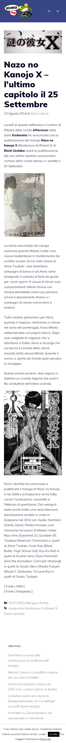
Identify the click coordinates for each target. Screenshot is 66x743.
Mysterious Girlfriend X (41, 608)
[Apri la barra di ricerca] (49, 11)
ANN (20, 586)
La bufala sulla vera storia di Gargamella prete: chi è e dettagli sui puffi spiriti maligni (31, 701)
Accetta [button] (54, 734)
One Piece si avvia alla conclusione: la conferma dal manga (28, 660)
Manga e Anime (37, 603)
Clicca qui (45, 739)
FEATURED (17, 603)
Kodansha (16, 608)
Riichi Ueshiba (14, 614)
